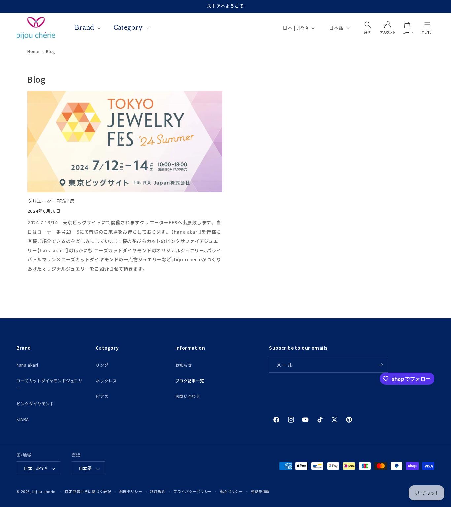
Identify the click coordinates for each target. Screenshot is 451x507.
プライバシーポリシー (192, 491)
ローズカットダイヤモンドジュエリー (50, 384)
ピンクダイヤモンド (35, 403)
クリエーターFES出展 (51, 201)
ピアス (102, 396)
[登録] (380, 365)
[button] (427, 24)
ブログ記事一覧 (189, 381)
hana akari (27, 365)
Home (33, 51)
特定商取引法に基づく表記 (88, 491)
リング (102, 365)
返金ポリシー (231, 491)
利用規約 (157, 491)
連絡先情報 (260, 491)
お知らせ (183, 365)
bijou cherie (44, 491)
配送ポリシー (130, 491)
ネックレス (106, 381)
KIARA (23, 419)
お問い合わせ (187, 396)
